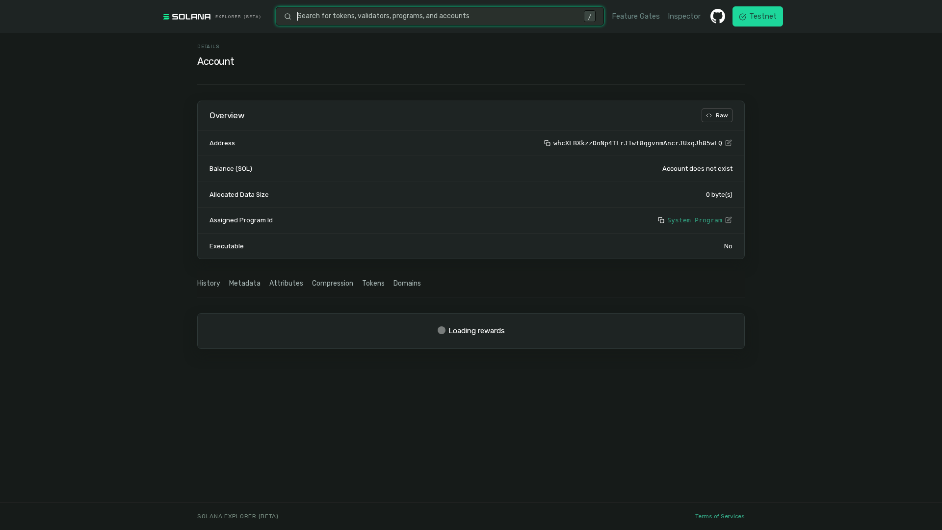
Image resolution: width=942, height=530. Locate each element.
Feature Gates (636, 16)
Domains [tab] (407, 283)
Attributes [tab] (286, 283)
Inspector (684, 16)
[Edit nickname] (728, 143)
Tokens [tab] (373, 283)
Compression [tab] (332, 283)
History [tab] (208, 283)
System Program (694, 220)
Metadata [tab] (245, 283)
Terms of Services (720, 516)
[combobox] (437, 16)
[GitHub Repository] (717, 16)
